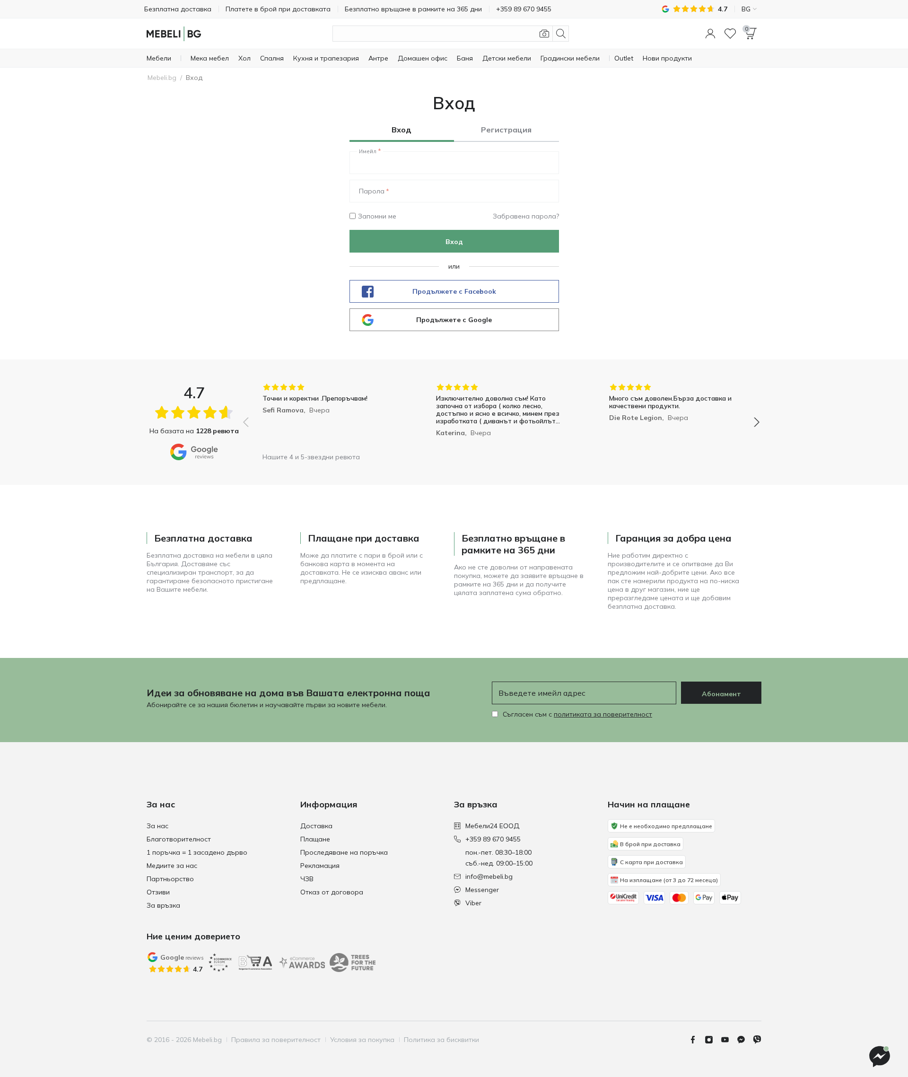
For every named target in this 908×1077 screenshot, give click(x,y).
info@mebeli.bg (489, 876)
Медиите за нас (172, 865)
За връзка (163, 905)
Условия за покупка (362, 1039)
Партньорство (170, 879)
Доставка (316, 826)
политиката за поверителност (603, 714)
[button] (710, 33)
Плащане (315, 839)
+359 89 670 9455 (493, 839)
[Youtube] (729, 1039)
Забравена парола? (526, 216)
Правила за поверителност (276, 1039)
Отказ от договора (331, 892)
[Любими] (730, 33)
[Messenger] (745, 1039)
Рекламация (320, 865)
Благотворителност (179, 839)
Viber (473, 903)
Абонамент (721, 694)
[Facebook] (697, 1039)
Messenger (482, 889)
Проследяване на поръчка (344, 852)
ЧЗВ (307, 879)
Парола (371, 191)
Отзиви (158, 892)
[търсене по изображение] (544, 34)
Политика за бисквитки (441, 1039)
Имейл (367, 151)
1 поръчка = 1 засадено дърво (197, 852)
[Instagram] (713, 1039)
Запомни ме (377, 216)
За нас (157, 826)
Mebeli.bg (162, 77)
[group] (328, 415)
